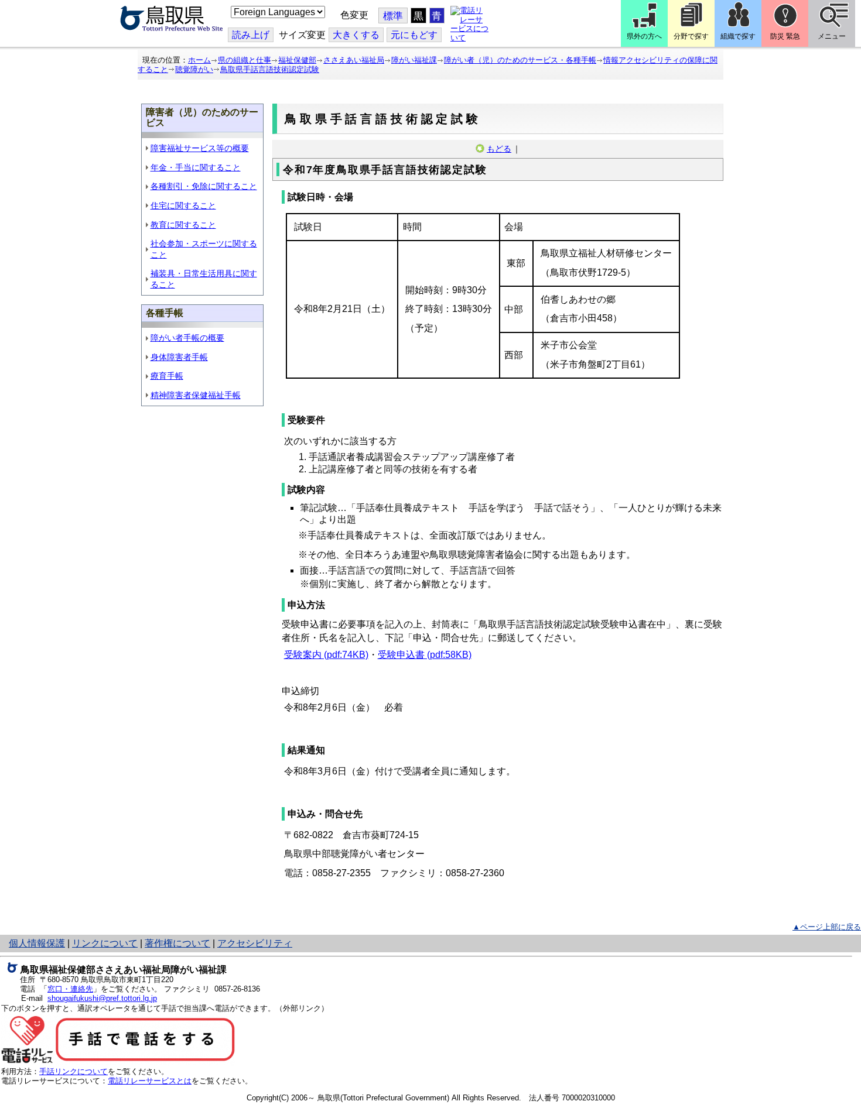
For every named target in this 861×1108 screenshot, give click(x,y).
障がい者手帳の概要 (187, 337)
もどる (499, 148)
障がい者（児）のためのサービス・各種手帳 (520, 60)
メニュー (832, 36)
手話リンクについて (73, 1071)
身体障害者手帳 (179, 357)
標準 (393, 16)
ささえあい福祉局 (353, 60)
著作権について (177, 943)
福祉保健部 (297, 60)
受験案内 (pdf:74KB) (326, 655)
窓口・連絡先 (70, 988)
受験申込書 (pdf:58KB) (425, 655)
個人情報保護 (37, 943)
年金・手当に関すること (196, 167)
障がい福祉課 (414, 60)
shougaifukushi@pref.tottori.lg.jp (102, 998)
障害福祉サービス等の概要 (200, 148)
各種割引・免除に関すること (204, 186)
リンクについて (105, 943)
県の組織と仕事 (244, 60)
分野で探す (691, 36)
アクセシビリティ (254, 943)
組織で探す (738, 36)
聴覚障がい (194, 69)
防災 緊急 (785, 36)
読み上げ (250, 35)
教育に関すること (183, 224)
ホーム (199, 60)
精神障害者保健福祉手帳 (196, 395)
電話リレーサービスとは (150, 1080)
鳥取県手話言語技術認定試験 (269, 69)
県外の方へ (644, 36)
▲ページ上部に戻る (826, 926)
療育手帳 (167, 375)
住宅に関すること (183, 205)
